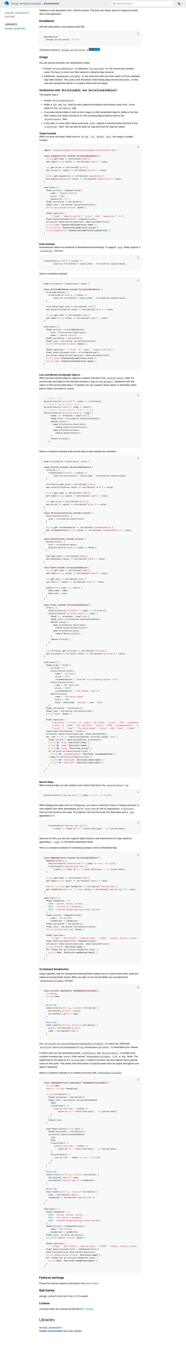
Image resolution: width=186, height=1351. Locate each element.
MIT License (86, 1309)
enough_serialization (50, 1327)
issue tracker (91, 1283)
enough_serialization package (26, 3)
